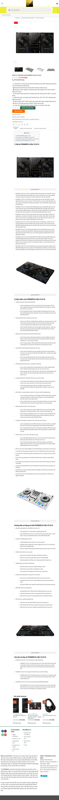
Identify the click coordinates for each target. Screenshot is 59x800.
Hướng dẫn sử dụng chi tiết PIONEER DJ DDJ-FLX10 (27, 139)
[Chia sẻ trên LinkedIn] (27, 124)
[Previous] (14, 711)
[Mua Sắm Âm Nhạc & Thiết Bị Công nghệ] (29, 3)
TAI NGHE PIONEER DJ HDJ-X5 (49, 716)
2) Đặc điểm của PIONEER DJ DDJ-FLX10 (24, 137)
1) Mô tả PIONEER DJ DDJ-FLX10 (23, 135)
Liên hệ (25, 745)
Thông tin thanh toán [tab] (26, 128)
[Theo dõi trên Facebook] (2, 731)
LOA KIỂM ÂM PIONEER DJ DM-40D (19, 716)
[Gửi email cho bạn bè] (22, 124)
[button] (2, 3)
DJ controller (31, 119)
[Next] (56, 711)
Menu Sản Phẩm (7, 15)
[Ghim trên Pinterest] (24, 124)
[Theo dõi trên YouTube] (5, 734)
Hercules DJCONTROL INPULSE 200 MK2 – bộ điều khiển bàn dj (34, 717)
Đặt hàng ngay (17, 723)
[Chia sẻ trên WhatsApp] (13, 124)
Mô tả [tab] (15, 128)
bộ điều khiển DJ (18, 119)
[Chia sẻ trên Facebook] (16, 124)
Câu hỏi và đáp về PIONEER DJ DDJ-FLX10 (25, 140)
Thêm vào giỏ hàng (27, 108)
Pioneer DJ (36, 119)
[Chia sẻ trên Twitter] (19, 124)
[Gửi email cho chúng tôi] (5, 731)
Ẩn (28, 133)
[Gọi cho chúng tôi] (2, 734)
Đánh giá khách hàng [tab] (40, 128)
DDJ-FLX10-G (25, 119)
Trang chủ (17, 17)
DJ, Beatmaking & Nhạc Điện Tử (28, 17)
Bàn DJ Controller (40, 17)
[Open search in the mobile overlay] (29, 10)
